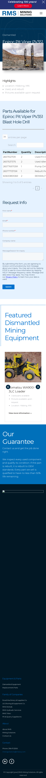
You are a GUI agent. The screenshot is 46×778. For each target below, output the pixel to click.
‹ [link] (33, 188)
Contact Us (6, 736)
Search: (12, 145)
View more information (19, 413)
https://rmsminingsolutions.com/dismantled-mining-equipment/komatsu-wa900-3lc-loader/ (23, 367)
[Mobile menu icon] (41, 13)
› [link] (41, 188)
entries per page (17, 137)
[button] (19, 152)
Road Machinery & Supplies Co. (14, 700)
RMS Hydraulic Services (11, 710)
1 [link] (37, 188)
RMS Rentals (7, 707)
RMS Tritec (6, 713)
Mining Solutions (8, 733)
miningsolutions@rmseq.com (13, 752)
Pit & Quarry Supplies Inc (12, 717)
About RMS (6, 729)
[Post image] (23, 370)
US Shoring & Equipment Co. (13, 703)
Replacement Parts (10, 688)
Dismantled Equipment (11, 684)
